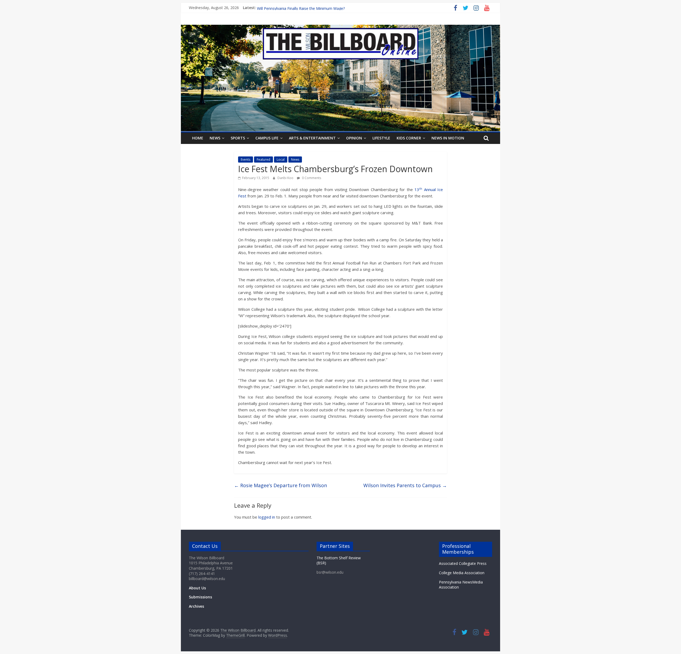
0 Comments (311, 178)
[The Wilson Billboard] (340, 28)
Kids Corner (409, 137)
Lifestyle (381, 137)
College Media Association (461, 572)
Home (197, 137)
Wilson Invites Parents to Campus (405, 485)
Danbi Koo (285, 178)
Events (245, 159)
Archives (196, 606)
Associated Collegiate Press (463, 563)
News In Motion (447, 137)
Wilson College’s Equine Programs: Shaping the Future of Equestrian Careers (322, 7)
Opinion (354, 137)
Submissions (200, 596)
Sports (238, 137)
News (215, 137)
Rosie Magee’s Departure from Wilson (280, 485)
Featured (263, 159)
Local (281, 159)
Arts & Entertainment (312, 137)
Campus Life (267, 137)
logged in (266, 517)
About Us (197, 587)
